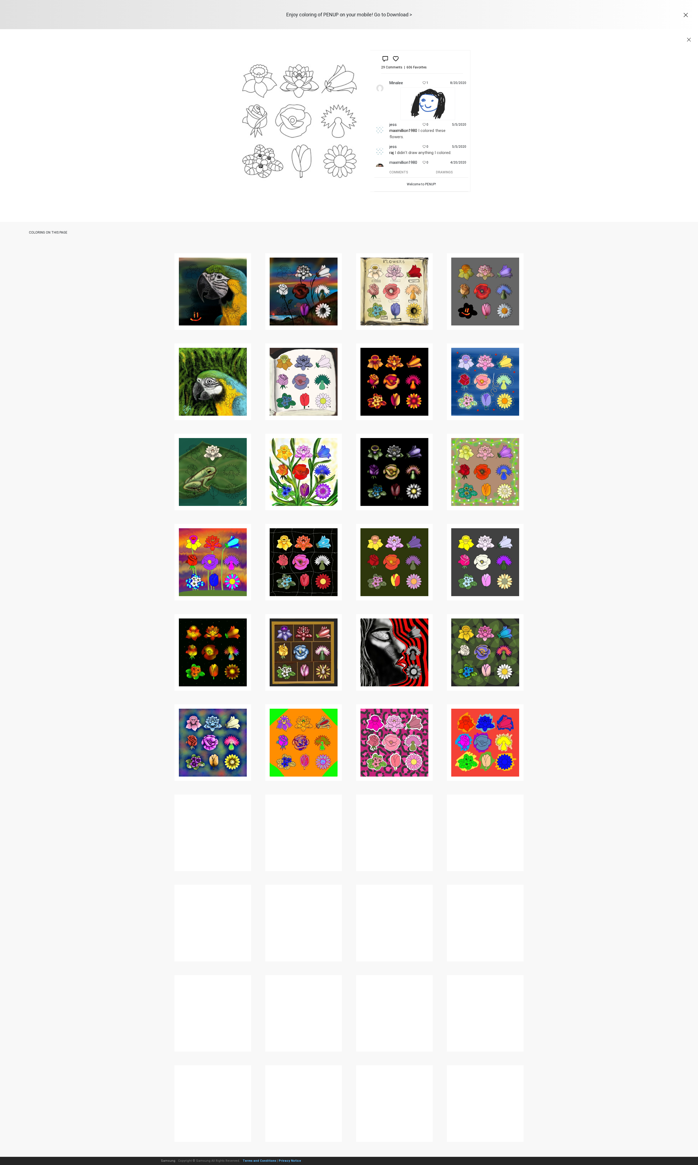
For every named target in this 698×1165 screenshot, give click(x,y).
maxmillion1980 (403, 130)
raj (391, 152)
